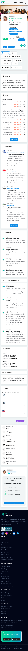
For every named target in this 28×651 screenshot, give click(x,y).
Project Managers (5, 549)
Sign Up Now (14, 503)
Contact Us (4, 613)
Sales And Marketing (6, 547)
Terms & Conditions (14, 647)
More (7, 88)
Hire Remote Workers (7, 537)
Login (15, 2)
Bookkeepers (5, 554)
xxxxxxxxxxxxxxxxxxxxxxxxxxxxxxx (12, 398)
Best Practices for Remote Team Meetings (12, 620)
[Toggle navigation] (26, 3)
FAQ (2, 597)
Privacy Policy (4, 647)
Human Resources (6, 557)
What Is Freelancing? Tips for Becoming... (11, 623)
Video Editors (4, 545)
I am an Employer (5, 593)
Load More (14, 139)
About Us (3, 611)
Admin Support (5, 552)
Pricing (3, 600)
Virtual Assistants (5, 540)
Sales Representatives (7, 559)
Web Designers (5, 542)
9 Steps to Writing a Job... (7, 627)
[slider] (17, 102)
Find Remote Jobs (6, 563)
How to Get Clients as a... (7, 625)
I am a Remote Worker (7, 595)
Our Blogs (4, 617)
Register (21, 2)
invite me (22, 40)
